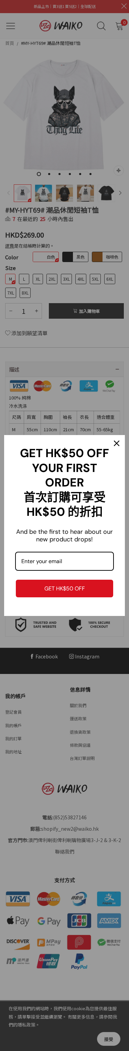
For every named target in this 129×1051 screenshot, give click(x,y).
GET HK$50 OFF (64, 588)
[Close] (116, 443)
